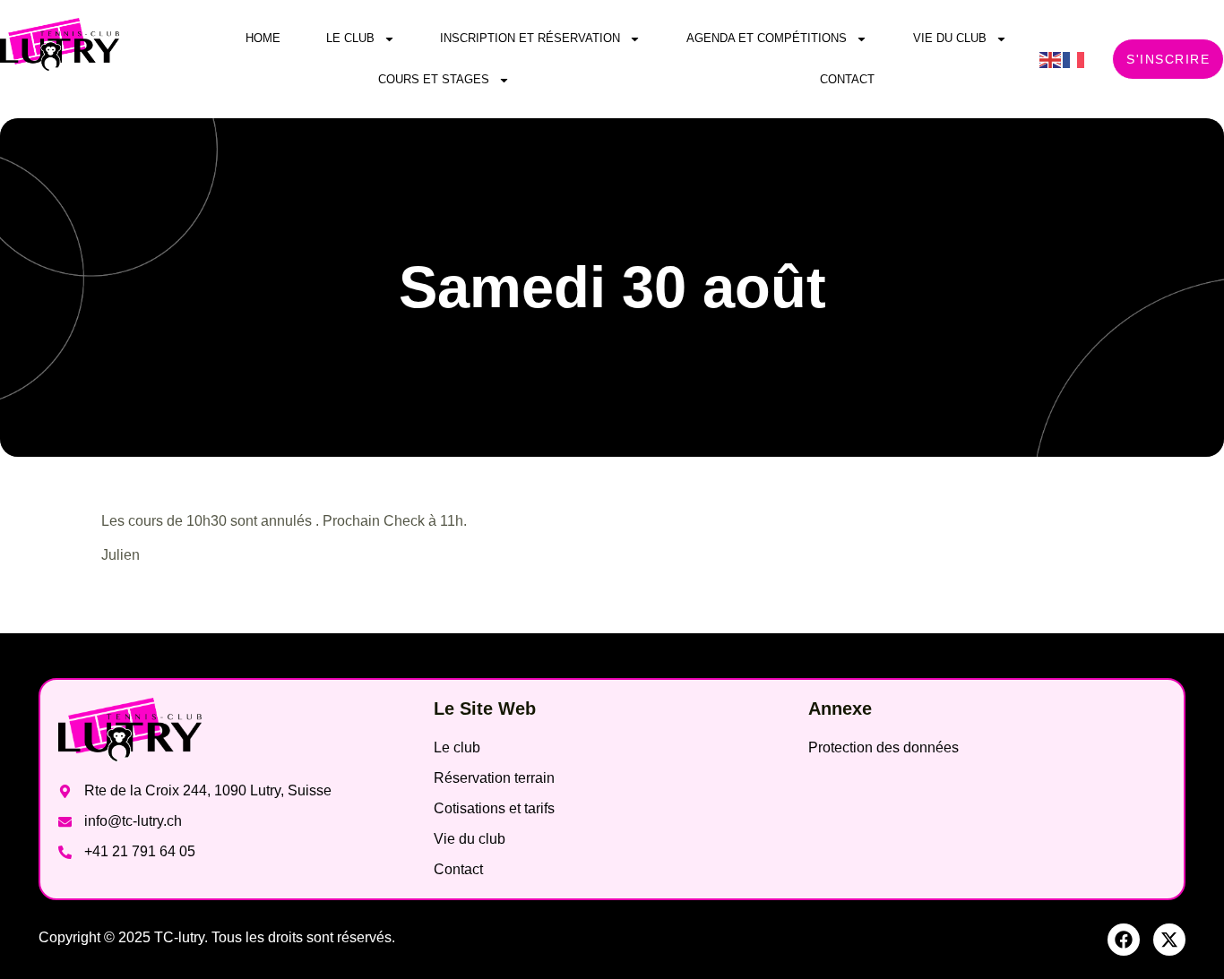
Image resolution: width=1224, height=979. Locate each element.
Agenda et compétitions (766, 38)
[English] (1051, 58)
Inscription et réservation (530, 38)
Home (263, 38)
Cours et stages (433, 79)
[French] (1074, 58)
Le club (350, 38)
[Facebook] (1124, 939)
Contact (847, 79)
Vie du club (950, 38)
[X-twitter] (1169, 939)
